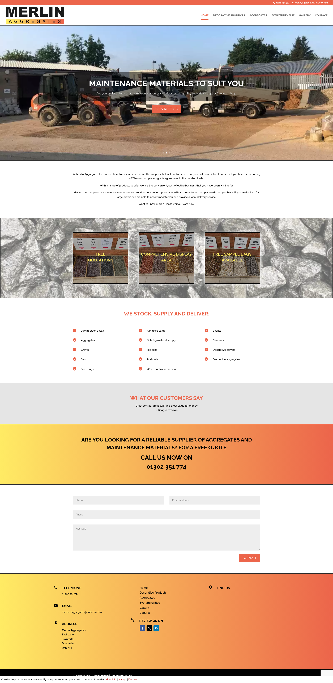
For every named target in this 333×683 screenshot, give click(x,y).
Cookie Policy (100, 675)
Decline (132, 679)
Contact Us (166, 109)
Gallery (304, 15)
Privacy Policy (81, 675)
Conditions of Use (122, 675)
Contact (321, 15)
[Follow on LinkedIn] (156, 628)
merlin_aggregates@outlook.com (82, 612)
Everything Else (282, 15)
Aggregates (258, 15)
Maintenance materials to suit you (166, 83)
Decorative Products (229, 15)
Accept (122, 679)
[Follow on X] (149, 628)
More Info (111, 679)
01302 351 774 (282, 3)
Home (204, 15)
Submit (249, 558)
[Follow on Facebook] (142, 628)
